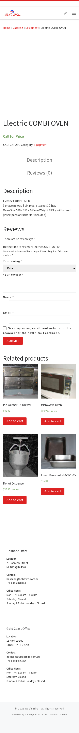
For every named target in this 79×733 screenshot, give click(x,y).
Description (39, 159)
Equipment (32, 28)
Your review (13, 274)
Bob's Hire (31, 708)
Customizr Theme (57, 714)
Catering (18, 28)
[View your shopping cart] (66, 13)
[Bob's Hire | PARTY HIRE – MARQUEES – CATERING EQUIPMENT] (12, 12)
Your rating (12, 261)
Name (8, 297)
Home (6, 28)
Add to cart (14, 421)
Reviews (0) (39, 172)
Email (8, 312)
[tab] (39, 160)
